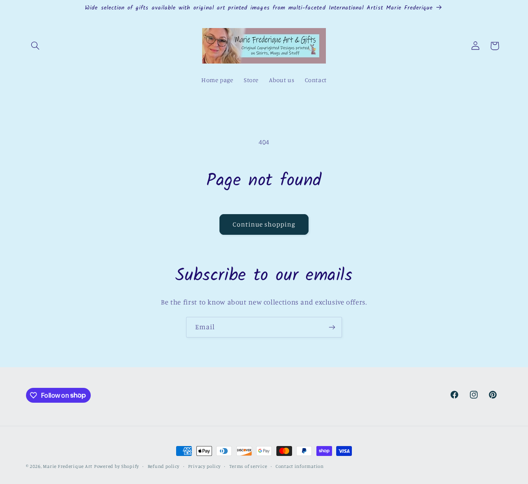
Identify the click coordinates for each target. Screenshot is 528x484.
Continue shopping (264, 224)
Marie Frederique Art (67, 466)
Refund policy (164, 466)
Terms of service (248, 466)
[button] (35, 45)
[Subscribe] (332, 327)
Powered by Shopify (116, 466)
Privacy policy (204, 466)
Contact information (300, 466)
